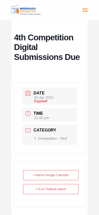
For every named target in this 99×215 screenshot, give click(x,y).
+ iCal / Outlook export (51, 189)
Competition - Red (52, 138)
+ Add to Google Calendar (51, 175)
